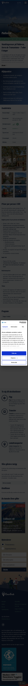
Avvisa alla (14, 362)
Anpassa (13, 358)
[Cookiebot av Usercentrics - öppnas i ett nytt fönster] (19, 323)
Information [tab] (14, 326)
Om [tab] (23, 326)
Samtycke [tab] (5, 326)
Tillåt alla (14, 353)
